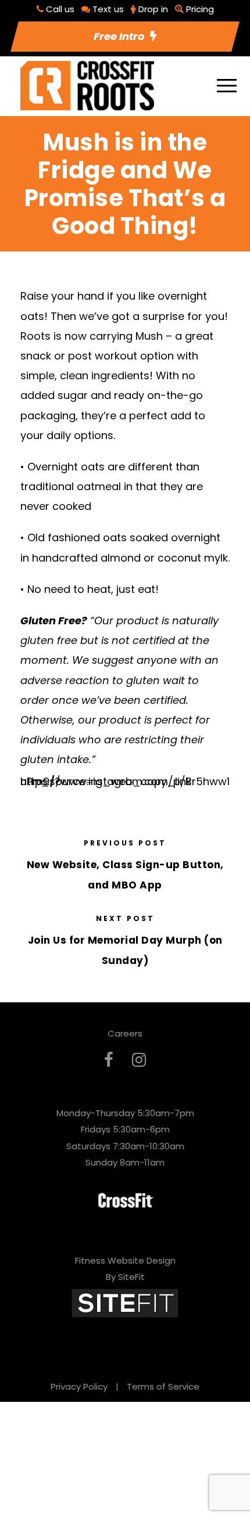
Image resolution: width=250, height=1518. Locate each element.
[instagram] (139, 1060)
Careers (125, 1033)
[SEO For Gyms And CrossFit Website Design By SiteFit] (125, 1302)
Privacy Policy (79, 1386)
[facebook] (108, 1060)
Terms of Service (163, 1386)
